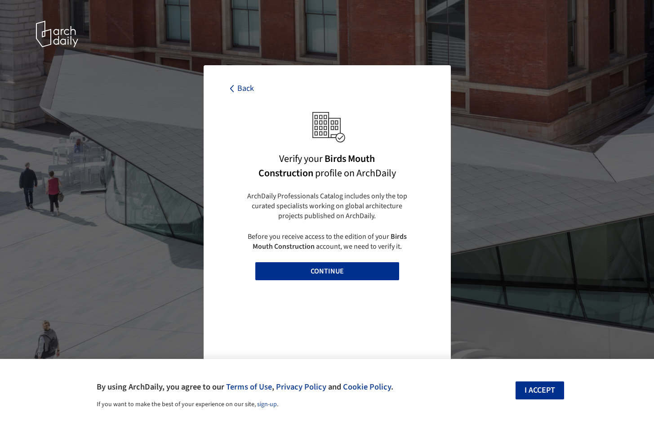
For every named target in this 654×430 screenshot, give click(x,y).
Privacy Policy (301, 387)
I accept (540, 390)
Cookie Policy (367, 387)
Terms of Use (249, 387)
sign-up (267, 404)
